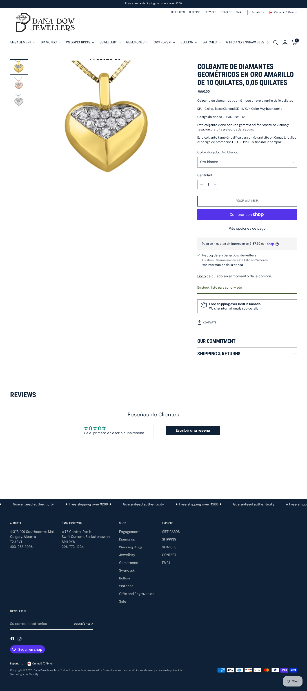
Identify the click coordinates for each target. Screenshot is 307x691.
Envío (201, 276)
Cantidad (204, 175)
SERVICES (169, 547)
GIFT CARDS (171, 532)
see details (250, 308)
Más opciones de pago (247, 229)
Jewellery (127, 555)
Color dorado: (217, 152)
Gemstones (128, 563)
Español (257, 12)
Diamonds (127, 539)
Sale (122, 602)
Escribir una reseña (193, 431)
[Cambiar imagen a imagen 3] (19, 101)
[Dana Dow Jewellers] (44, 23)
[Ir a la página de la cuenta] (284, 42)
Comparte (209, 322)
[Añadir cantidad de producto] (215, 184)
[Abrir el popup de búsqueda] (275, 42)
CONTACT (169, 555)
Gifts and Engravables (136, 594)
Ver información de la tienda (222, 265)
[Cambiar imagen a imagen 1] (19, 67)
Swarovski (127, 570)
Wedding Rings (130, 547)
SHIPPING (169, 539)
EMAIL (166, 563)
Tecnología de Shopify (24, 674)
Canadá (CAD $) (284, 12)
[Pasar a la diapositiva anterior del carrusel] (283, 475)
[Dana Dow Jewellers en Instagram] (20, 639)
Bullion (124, 578)
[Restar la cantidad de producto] (202, 184)
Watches (126, 586)
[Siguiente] (267, 42)
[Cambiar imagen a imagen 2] (19, 84)
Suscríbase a (83, 624)
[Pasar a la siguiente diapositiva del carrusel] (293, 475)
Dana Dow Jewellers (46, 670)
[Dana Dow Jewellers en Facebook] (13, 639)
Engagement (129, 532)
